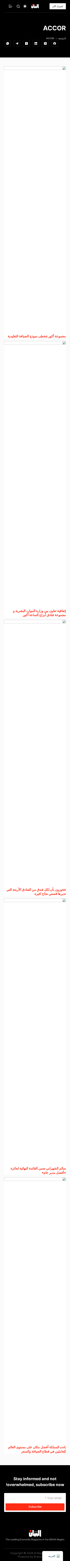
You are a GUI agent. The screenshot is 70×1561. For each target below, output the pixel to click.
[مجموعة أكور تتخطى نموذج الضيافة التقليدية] (35, 200)
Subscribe (35, 1506)
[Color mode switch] (25, 6)
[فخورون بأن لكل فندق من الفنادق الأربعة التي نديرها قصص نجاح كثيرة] (35, 753)
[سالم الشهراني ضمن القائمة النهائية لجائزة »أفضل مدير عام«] (35, 1032)
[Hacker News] (26, 43)
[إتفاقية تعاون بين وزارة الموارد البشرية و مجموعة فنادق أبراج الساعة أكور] (35, 475)
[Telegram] (17, 43)
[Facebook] (54, 43)
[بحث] (18, 6)
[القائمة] (10, 6)
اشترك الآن (57, 6)
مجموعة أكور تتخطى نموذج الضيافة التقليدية (37, 336)
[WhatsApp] (7, 43)
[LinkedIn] (35, 43)
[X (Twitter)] (45, 43)
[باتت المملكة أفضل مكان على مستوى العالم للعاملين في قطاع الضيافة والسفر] (35, 1311)
